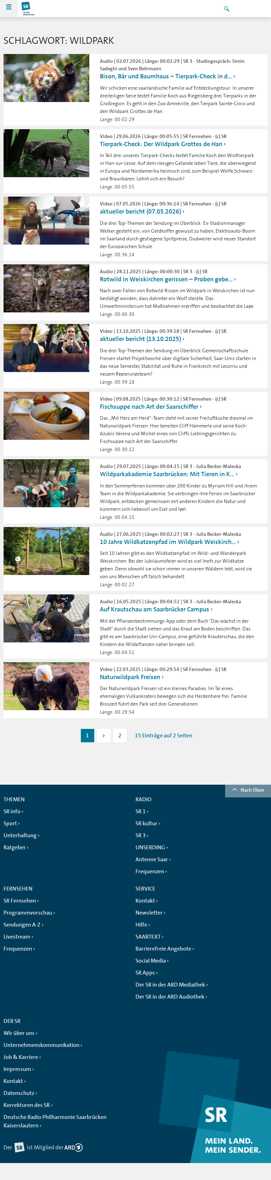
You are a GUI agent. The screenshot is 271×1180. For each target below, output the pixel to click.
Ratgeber (15, 847)
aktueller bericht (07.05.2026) (140, 211)
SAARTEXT (148, 936)
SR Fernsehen (20, 900)
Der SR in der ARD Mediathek (170, 984)
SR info (12, 811)
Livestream (17, 936)
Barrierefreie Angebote (163, 948)
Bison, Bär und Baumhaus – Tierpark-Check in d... (166, 76)
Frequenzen (150, 871)
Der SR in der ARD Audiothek (170, 996)
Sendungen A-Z (22, 924)
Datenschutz (19, 1093)
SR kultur (146, 823)
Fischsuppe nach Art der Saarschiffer (149, 406)
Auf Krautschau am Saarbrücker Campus (154, 609)
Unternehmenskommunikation (41, 1045)
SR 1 (141, 811)
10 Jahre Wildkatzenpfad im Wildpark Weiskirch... (168, 542)
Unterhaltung (20, 835)
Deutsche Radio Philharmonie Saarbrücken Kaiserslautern (55, 1121)
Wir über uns (19, 1033)
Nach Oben (252, 790)
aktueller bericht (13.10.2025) (140, 339)
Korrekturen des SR (27, 1105)
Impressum (17, 1069)
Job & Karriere (21, 1057)
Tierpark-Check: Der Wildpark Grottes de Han (161, 144)
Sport (10, 823)
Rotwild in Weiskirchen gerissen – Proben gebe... (166, 279)
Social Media (151, 960)
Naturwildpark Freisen (130, 677)
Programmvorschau (28, 912)
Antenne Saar (152, 859)
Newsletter (149, 912)
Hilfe (141, 924)
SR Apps (145, 972)
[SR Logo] (28, 8)
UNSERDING (150, 847)
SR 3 (141, 835)
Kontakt (145, 900)
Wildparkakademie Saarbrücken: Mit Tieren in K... (167, 474)
